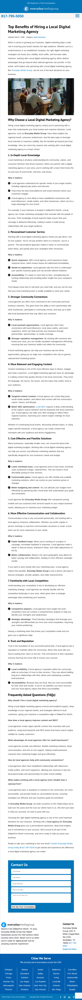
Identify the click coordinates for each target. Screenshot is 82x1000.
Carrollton (72, 969)
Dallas (40, 973)
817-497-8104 (28, 847)
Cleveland (24, 973)
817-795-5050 (12, 16)
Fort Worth (72, 973)
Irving (56, 977)
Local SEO (40, 407)
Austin (40, 969)
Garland (24, 977)
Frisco (8, 977)
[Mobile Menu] (77, 16)
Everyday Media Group (22, 70)
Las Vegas (24, 981)
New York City (40, 985)
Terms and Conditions (19, 997)
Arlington (8, 969)
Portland (24, 989)
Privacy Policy (6, 997)
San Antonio (40, 989)
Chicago (8, 973)
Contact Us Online (69, 949)
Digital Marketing (39, 37)
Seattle (72, 989)
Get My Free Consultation (23, 907)
